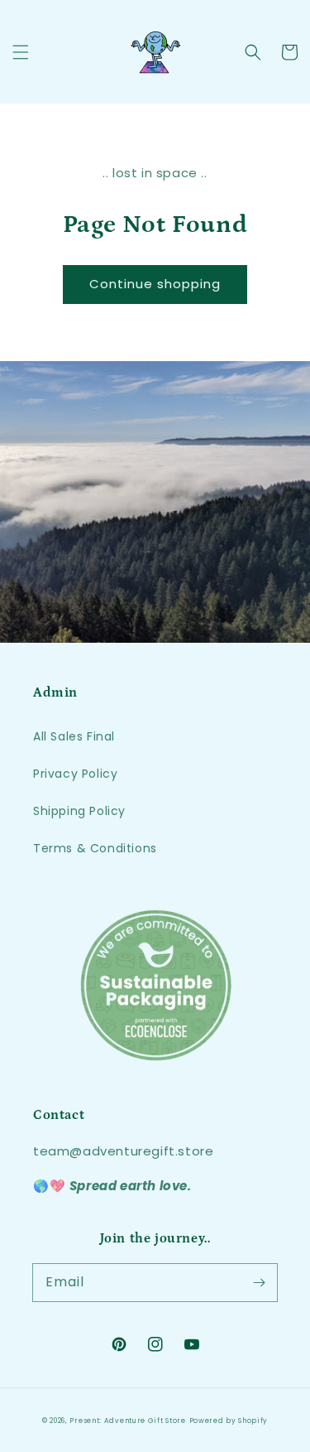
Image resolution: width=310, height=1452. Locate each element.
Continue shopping (155, 283)
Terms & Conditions (95, 848)
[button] (20, 52)
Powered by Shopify (229, 1420)
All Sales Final (74, 736)
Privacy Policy (75, 773)
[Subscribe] (259, 1282)
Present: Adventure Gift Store (127, 1420)
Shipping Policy (79, 811)
